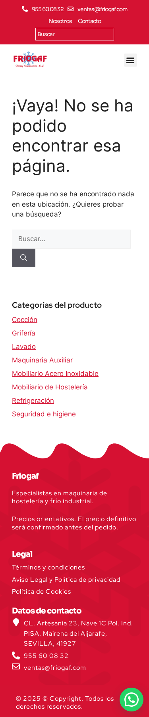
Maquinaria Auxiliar (42, 360)
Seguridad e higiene (44, 414)
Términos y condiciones (48, 567)
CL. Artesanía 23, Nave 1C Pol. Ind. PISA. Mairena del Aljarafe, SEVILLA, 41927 (78, 633)
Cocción (24, 320)
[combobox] (74, 34)
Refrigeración (33, 401)
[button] (130, 60)
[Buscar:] (71, 239)
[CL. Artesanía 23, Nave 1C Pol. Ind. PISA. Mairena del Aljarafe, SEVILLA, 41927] (16, 622)
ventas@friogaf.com (102, 9)
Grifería (23, 333)
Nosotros (60, 21)
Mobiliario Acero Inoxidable (55, 374)
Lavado (24, 347)
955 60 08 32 (48, 9)
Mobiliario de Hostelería (50, 387)
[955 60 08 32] (25, 9)
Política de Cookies (41, 591)
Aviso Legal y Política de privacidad (66, 579)
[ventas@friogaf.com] (71, 9)
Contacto (89, 21)
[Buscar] (23, 258)
